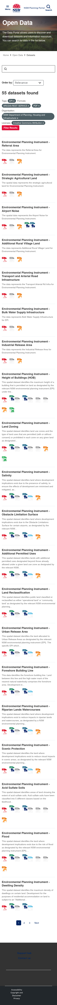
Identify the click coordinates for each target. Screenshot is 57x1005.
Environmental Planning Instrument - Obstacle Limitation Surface (26, 512)
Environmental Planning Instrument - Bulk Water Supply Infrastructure (26, 310)
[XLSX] (12, 406)
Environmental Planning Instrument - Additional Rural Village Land (26, 241)
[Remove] (13, 101)
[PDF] (5, 158)
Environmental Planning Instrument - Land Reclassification (26, 590)
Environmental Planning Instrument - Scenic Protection (26, 746)
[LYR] (31, 445)
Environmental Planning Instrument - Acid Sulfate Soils (26, 785)
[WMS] (27, 223)
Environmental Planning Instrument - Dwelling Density (26, 883)
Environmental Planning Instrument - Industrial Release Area (26, 343)
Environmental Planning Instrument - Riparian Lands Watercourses (26, 707)
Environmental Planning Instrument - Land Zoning (26, 424)
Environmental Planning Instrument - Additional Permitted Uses (26, 551)
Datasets (31, 55)
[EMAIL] (46, 396)
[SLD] (39, 396)
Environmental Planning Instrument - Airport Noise (26, 209)
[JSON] (20, 158)
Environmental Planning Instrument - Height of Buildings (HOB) (26, 375)
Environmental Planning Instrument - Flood (26, 834)
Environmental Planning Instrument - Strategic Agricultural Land (26, 176)
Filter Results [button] (10, 127)
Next (37, 922)
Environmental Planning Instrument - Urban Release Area (26, 629)
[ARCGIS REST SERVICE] (12, 158)
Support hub (24, 953)
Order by (7, 82)
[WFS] (32, 223)
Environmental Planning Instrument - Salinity (26, 473)
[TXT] (31, 494)
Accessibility (16, 990)
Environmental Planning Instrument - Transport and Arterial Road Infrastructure (26, 276)
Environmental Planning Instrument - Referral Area (26, 143)
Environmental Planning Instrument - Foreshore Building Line (26, 668)
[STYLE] (31, 396)
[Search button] (5, 69)
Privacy (17, 998)
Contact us (24, 958)
